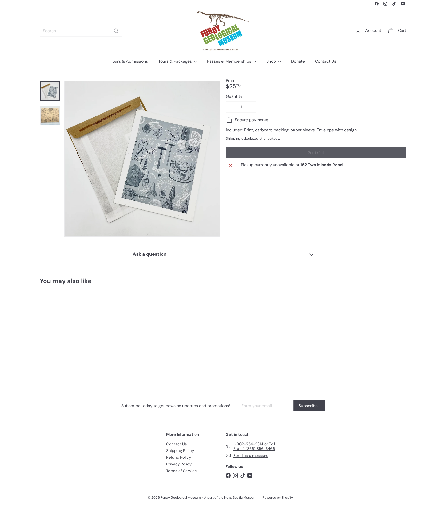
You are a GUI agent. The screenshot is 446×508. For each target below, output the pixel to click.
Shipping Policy (180, 450)
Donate (298, 61)
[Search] (116, 31)
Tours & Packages (175, 61)
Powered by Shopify (277, 497)
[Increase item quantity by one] (250, 106)
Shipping (233, 138)
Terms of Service (181, 470)
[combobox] (81, 31)
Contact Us (325, 61)
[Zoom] (142, 158)
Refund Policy (178, 457)
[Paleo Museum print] (68, 334)
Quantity (234, 96)
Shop (271, 61)
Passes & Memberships (229, 61)
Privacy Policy (179, 464)
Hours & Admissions (129, 61)
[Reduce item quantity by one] (231, 106)
